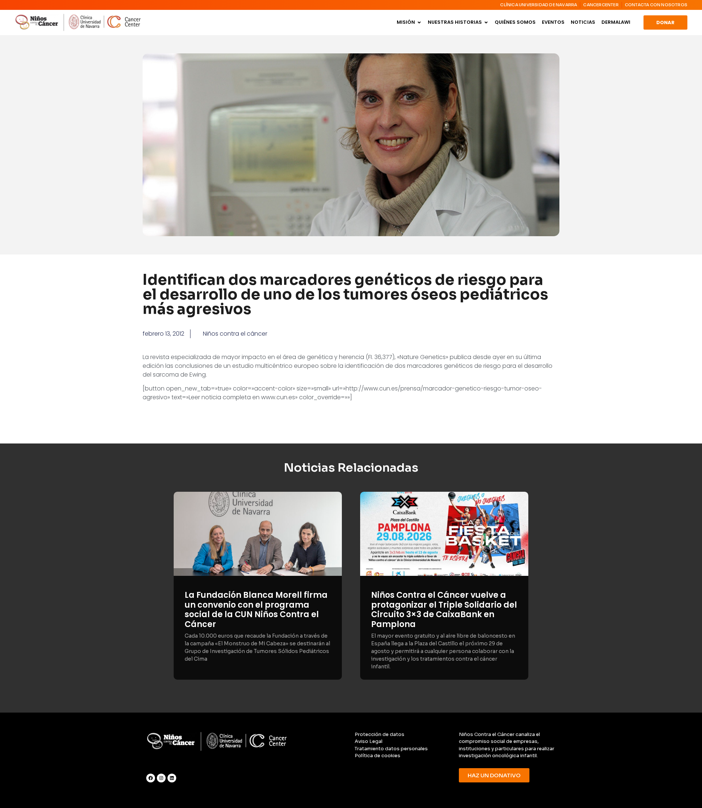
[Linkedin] (171, 778)
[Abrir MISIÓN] (419, 22)
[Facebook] (150, 778)
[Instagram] (161, 778)
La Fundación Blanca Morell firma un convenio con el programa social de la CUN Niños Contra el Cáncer (256, 609)
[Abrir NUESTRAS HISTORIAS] (486, 22)
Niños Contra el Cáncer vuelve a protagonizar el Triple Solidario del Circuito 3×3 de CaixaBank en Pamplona (444, 609)
